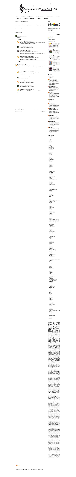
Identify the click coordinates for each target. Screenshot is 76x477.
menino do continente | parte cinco (54, 197)
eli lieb (50, 244)
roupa (55, 455)
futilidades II (51, 172)
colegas (50, 293)
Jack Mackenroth (57, 389)
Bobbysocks (49, 411)
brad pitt (50, 218)
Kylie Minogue (50, 422)
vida (48, 351)
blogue (51, 337)
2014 (49, 146)
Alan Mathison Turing (50, 408)
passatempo (55, 376)
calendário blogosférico (52, 329)
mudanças (54, 450)
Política (58, 379)
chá (58, 437)
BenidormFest (57, 410)
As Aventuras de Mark (52, 86)
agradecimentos (50, 393)
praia (52, 358)
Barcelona (52, 410)
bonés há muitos (53, 436)
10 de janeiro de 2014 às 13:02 (27, 76)
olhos (48, 402)
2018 (49, 141)
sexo (59, 404)
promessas (53, 454)
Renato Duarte (50, 429)
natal (59, 332)
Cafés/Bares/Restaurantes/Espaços (52, 365)
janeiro (50, 160)
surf (49, 261)
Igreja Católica (56, 418)
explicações (57, 359)
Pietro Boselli (54, 428)
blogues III (50, 177)
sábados (51, 333)
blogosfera (57, 335)
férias (58, 443)
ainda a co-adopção (52, 176)
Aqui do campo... (51, 115)
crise (50, 196)
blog (53, 328)
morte (51, 450)
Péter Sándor (53, 392)
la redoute (50, 285)
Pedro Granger (52, 391)
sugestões (54, 405)
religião (49, 455)
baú (55, 372)
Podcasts (49, 392)
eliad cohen (50, 398)
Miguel (21, 50)
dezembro (50, 147)
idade (50, 399)
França (52, 416)
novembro (50, 148)
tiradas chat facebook (52, 171)
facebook (49, 328)
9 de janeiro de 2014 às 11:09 (29, 41)
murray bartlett (57, 450)
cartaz (59, 436)
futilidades (53, 344)
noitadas (49, 336)
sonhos (55, 386)
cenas (54, 373)
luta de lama (58, 448)
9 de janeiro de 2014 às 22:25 (29, 56)
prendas (56, 338)
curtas (48, 396)
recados (58, 385)
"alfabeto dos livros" (52, 201)
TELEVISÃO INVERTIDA (40, 16)
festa (48, 360)
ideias (56, 382)
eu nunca (57, 441)
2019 (49, 140)
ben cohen (56, 435)
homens (59, 326)
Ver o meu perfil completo (51, 39)
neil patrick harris (50, 384)
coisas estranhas (51, 242)
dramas (58, 350)
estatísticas (50, 271)
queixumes (50, 385)
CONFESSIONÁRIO (50, 16)
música (49, 347)
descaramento (54, 353)
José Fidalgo (50, 379)
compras (49, 357)
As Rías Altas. (51, 87)
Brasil (56, 411)
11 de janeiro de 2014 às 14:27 (29, 89)
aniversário (57, 352)
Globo (53, 417)
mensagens (51, 173)
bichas (59, 435)
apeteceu (54, 339)
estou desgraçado (50, 441)
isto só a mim (54, 399)
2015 (53, 55)
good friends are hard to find (53, 189)
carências (53, 437)
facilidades (50, 311)
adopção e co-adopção (52, 250)
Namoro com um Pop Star (54, 390)
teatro (58, 405)
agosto (50, 152)
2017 (49, 142)
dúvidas (57, 328)
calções (57, 436)
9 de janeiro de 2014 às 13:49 (22, 64)
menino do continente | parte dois (54, 220)
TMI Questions (51, 372)
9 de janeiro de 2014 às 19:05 (26, 50)
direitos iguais (49, 397)
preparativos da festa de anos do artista (54, 128)
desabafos (50, 324)
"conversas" (51, 230)
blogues (54, 67)
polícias (49, 358)
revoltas (52, 455)
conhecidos (53, 395)
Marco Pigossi (52, 423)
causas (56, 437)
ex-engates (52, 382)
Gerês (59, 416)
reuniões (50, 167)
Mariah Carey (56, 423)
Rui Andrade (56, 430)
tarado (58, 386)
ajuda (54, 393)
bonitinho (50, 235)
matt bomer (51, 238)
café (50, 170)
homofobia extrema (52, 212)
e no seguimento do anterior (53, 179)
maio (49, 449)
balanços (50, 185)
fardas (56, 442)
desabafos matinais (52, 184)
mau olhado (51, 166)
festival (53, 398)
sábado (54, 377)
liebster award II (51, 195)
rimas (53, 404)
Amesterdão (56, 408)
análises (57, 434)
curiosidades (57, 395)
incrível (50, 273)
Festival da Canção (57, 415)
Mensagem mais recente (18, 111)
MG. (58, 366)
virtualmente (51, 225)
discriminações (51, 224)
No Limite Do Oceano (52, 108)
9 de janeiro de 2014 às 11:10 (27, 46)
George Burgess (56, 416)
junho (50, 154)
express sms (51, 309)
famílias (53, 354)
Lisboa (48, 390)
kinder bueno (54, 448)
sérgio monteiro (51, 262)
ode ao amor (51, 297)
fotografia (49, 344)
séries (55, 364)
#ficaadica (58, 364)
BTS (48, 410)
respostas (55, 358)
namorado (56, 333)
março (50, 158)
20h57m (50, 178)
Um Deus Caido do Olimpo (53, 79)
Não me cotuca (51, 76)
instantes (50, 300)
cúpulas (52, 396)
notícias (54, 361)
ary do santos (51, 248)
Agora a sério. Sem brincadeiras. (54, 332)
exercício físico (53, 442)
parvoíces (58, 322)
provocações (58, 384)
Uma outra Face (51, 99)
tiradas (59, 358)
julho (50, 153)
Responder (18, 37)
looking (50, 208)
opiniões (58, 361)
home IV (54, 49)
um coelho (21, 46)
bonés (49, 436)
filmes (58, 342)
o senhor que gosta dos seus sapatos (54, 310)
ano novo (52, 351)
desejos (50, 213)
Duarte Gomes (50, 389)
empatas (58, 440)
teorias (54, 350)
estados (54, 345)
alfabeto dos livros (56, 367)
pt (58, 341)
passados (49, 330)
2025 (57, 377)
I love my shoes (51, 92)
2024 (49, 139)
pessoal (55, 402)
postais (49, 403)
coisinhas (50, 294)
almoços (50, 266)
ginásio (55, 331)
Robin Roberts (52, 430)
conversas (50, 243)
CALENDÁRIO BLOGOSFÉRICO (28, 18)
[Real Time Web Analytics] (18, 465)
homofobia (54, 341)
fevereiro (50, 159)
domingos (50, 277)
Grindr (54, 336)
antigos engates (53, 434)
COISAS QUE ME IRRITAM (56, 378)
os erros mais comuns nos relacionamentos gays (53, 280)
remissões (58, 403)
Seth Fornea (57, 380)
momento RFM (50, 361)
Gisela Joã (50, 417)
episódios (49, 354)
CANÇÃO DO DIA (30, 16)
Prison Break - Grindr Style (52, 122)
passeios (52, 402)
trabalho (56, 327)
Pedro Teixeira (57, 391)
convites (50, 267)
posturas (50, 370)
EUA (53, 389)
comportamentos (51, 207)
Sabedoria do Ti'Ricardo (52, 100)
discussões (53, 397)
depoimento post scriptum (53, 232)
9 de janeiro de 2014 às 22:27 (29, 71)
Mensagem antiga (42, 111)
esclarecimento (55, 340)
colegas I (50, 255)
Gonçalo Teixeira (57, 417)
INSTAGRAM (39, 18)
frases (56, 443)
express (58, 345)
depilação (49, 382)
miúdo (54, 383)
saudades (58, 456)
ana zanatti (50, 247)
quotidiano (49, 339)
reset (50, 291)
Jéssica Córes (54, 421)
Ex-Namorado (22, 41)
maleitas (52, 449)
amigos (51, 327)
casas (50, 359)
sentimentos (56, 404)
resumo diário (49, 404)
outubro (50, 149)
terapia (49, 371)
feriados (59, 442)
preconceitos (51, 182)
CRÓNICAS (58, 16)
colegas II (50, 253)
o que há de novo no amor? (53, 265)
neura (52, 376)
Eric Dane (52, 415)
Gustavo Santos (50, 418)
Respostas (19, 39)
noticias (57, 354)
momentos (58, 383)
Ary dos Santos (54, 409)
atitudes (59, 336)
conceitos (53, 357)
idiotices (57, 351)
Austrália (58, 409)
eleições (59, 397)
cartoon (50, 437)
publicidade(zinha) (52, 256)
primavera (52, 403)
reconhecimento (50, 377)
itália (50, 446)
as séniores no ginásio (55, 348)
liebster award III (51, 188)
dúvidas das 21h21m (52, 287)
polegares (50, 190)
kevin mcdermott (50, 448)
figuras (52, 443)
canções (56, 337)
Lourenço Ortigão (55, 422)
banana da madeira (52, 231)
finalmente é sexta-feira (52, 254)
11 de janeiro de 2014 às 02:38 (27, 85)
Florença (49, 416)
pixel (58, 402)
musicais (49, 376)
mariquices (57, 360)
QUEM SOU (23, 16)
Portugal (49, 380)
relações (50, 345)
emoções (55, 440)
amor (50, 292)
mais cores (54, 61)
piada (58, 376)
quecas (59, 454)
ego (56, 397)
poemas (56, 453)
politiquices (51, 278)
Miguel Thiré (52, 424)
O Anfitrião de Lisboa (52, 103)
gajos (54, 323)
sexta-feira (50, 405)
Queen (58, 428)
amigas (49, 342)
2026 (49, 136)
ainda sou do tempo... (52, 226)
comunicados (49, 395)
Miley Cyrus (56, 424)
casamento (51, 335)
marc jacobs (58, 449)
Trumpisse (58, 392)
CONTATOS (46, 18)
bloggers (56, 325)
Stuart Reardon (52, 431)
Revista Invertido (55, 429)
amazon (58, 393)
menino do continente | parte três (54, 219)
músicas (54, 326)
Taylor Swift (58, 431)
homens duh (52, 360)
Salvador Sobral (53, 380)
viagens (50, 340)
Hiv (53, 418)
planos (53, 453)
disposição (50, 260)
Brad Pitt (53, 411)
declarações (51, 194)
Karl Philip (55, 379)
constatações (51, 214)
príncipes (50, 202)
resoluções (49, 352)
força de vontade (51, 241)
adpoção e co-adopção (52, 249)
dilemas (49, 440)
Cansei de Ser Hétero (52, 121)
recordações (49, 364)
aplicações (52, 435)
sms (52, 364)
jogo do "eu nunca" (53, 447)
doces (52, 440)
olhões (50, 288)
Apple (51, 409)
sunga (53, 370)
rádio (52, 456)
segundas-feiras (50, 386)
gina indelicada (57, 398)
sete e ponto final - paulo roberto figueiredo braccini (56, 43)
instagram (50, 183)
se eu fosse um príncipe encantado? (54, 259)
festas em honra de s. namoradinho (53, 346)
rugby (49, 456)
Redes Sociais (50, 367)
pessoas (55, 384)
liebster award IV (51, 164)
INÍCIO (17, 16)
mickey (50, 298)
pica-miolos (50, 453)
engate (53, 359)
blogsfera (56, 330)
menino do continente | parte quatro (54, 200)
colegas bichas (51, 268)
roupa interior (58, 455)
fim (54, 443)
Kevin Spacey (58, 421)
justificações (58, 399)
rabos (54, 385)
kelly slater (50, 161)
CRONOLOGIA (18, 18)
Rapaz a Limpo (51, 127)
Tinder (53, 352)
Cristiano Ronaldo (58, 371)
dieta (58, 353)
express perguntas (52, 315)
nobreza (50, 237)
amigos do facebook (52, 304)
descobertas (51, 303)
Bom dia (51, 378)
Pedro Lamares (50, 428)
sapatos (55, 456)
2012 (49, 318)
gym (48, 399)
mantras (55, 449)
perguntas (50, 282)
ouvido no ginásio (54, 347)
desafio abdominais (56, 396)
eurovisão (57, 357)
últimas (51, 371)
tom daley (50, 305)
